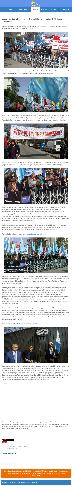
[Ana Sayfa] (4, 9)
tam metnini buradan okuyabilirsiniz (26, 323)
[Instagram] (15, 464)
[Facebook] (3, 464)
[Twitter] (7, 464)
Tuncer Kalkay (12, 453)
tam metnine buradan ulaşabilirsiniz (34, 234)
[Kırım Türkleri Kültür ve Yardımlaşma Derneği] (36, 3)
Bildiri (4, 453)
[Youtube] (11, 464)
